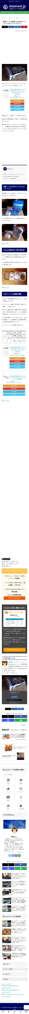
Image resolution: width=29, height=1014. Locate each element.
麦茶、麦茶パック (7, 566)
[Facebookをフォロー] (21, 716)
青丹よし (14, 837)
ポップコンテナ (6, 563)
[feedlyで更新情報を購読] (21, 720)
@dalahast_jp (12, 664)
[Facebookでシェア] (11, 27)
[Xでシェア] (5, 27)
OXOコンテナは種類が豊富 (10, 178)
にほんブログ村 (6, 987)
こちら (15, 672)
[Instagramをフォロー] (8, 720)
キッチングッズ (6, 559)
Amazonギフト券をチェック (14, 649)
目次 (8, 169)
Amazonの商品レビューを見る (18, 97)
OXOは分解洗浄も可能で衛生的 (11, 176)
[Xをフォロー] (8, 716)
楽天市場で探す (17, 103)
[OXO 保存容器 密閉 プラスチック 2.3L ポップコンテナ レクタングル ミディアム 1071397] (6, 93)
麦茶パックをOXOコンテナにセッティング (14, 174)
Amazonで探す (17, 100)
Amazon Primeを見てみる (14, 598)
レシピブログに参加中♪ (6, 984)
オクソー (9, 561)
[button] (24, 774)
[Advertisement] (14, 47)
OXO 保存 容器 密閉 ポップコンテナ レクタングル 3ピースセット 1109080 (17, 378)
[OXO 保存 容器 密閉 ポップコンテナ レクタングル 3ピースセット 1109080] (6, 377)
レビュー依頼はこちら (19, 852)
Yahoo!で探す (17, 106)
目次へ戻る (6, 243)
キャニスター (16, 561)
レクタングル (14, 563)
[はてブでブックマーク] (18, 27)
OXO (4, 561)
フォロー (15, 697)
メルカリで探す (17, 109)
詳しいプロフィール (8, 852)
